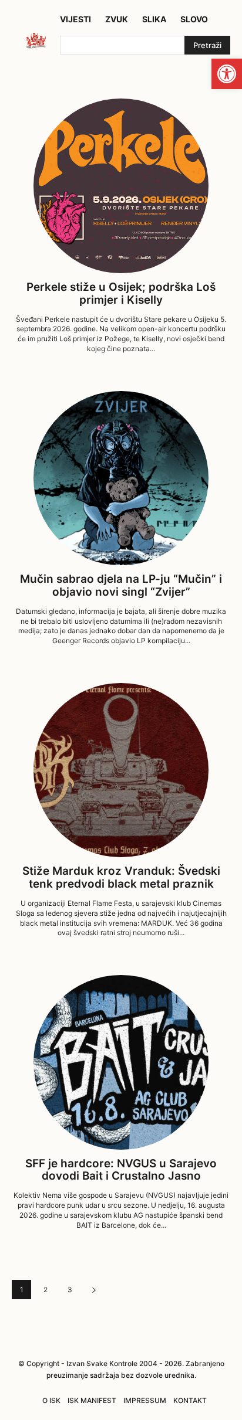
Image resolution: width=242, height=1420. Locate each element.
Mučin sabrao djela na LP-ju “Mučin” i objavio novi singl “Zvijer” (121, 585)
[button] (226, 74)
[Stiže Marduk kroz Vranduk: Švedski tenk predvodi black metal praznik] (120, 770)
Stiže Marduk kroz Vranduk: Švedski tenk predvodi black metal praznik (121, 877)
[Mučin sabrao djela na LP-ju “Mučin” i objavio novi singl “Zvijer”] (120, 478)
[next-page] (94, 1289)
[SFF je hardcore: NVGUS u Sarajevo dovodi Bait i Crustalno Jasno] (120, 1062)
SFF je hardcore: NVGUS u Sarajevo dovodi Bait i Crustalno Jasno (121, 1170)
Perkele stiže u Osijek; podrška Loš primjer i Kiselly (121, 293)
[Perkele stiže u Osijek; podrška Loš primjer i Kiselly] (120, 185)
